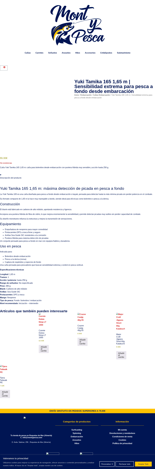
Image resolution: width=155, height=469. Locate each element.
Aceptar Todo (143, 464)
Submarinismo (123, 53)
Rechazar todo (124, 464)
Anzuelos (66, 53)
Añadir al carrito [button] (44, 349)
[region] (77, 462)
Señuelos (52, 53)
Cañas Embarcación (101, 95)
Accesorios (90, 53)
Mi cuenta (122, 430)
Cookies (122, 440)
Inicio (76, 95)
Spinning (77, 433)
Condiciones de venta (122, 437)
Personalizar (106, 464)
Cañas (28, 53)
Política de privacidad (122, 443)
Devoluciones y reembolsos (122, 433)
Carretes (39, 53)
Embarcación (86, 95)
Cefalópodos (106, 53)
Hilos (77, 53)
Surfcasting (76, 430)
